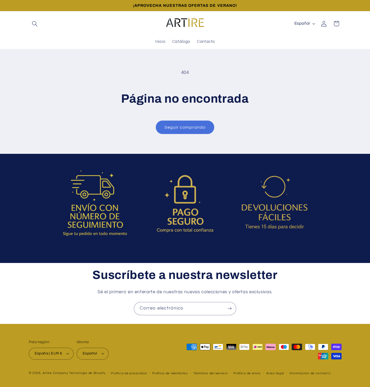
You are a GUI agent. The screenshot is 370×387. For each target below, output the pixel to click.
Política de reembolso (170, 373)
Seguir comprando (185, 127)
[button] (35, 23)
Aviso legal (275, 373)
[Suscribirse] (229, 308)
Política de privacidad (129, 373)
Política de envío (247, 373)
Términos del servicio (210, 373)
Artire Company (55, 373)
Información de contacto (310, 373)
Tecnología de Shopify (87, 373)
